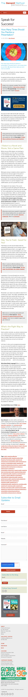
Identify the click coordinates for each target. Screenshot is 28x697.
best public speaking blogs (15, 472)
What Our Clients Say (5, 631)
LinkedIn (6, 591)
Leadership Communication (7, 661)
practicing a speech (18, 465)
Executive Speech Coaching (7, 664)
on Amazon (16, 216)
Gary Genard (12, 38)
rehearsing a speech (13, 470)
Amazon (17, 90)
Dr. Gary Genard (4, 629)
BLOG (2, 648)
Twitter (3, 591)
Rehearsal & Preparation (6, 657)
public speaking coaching (15, 474)
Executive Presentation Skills (7, 652)
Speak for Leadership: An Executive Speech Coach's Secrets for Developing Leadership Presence (14, 446)
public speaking (8, 456)
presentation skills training (15, 461)
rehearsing (10, 491)
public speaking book (17, 487)
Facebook (2, 694)
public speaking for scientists (15, 484)
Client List (3, 632)
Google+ (10, 694)
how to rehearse (17, 493)
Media (2, 634)
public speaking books (14, 479)
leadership (9, 465)
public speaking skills (14, 458)
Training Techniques (5, 628)
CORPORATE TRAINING (6, 660)
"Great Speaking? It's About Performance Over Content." (12, 316)
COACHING (3, 651)
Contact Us (4, 691)
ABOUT (3, 626)
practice (7, 480)
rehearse (10, 493)
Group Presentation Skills (6, 663)
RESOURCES (4, 645)
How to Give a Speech (19, 87)
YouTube (12, 694)
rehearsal (17, 489)
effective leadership (9, 477)
